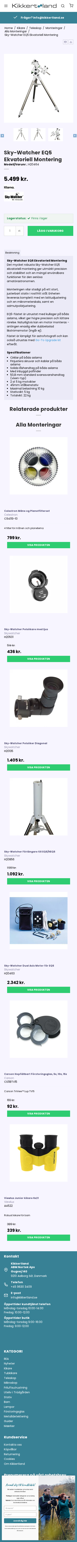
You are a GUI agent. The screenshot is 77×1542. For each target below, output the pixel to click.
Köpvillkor (10, 1449)
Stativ (8, 1397)
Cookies (9, 1459)
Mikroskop (10, 1383)
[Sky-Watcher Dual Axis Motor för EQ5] (38, 926)
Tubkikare (10, 1373)
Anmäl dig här (20, 1520)
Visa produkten (38, 545)
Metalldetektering (16, 1416)
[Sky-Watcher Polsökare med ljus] (38, 590)
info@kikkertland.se (24, 1297)
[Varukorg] (71, 6)
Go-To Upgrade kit (48, 340)
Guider (8, 1421)
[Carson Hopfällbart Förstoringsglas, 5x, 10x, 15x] (38, 1034)
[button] (65, 42)
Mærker (9, 1426)
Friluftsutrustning (15, 1388)
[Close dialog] (72, 1477)
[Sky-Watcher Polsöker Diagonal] (38, 704)
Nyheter (9, 1363)
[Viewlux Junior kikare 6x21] (38, 1158)
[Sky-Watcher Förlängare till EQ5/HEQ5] (38, 812)
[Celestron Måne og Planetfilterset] (38, 471)
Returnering (12, 1454)
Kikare (8, 1368)
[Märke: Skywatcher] (14, 201)
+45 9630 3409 (21, 1287)
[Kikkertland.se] (34, 6)
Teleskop (10, 1378)
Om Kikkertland (14, 1464)
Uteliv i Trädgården (17, 1392)
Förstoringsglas (14, 1411)
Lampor (9, 1407)
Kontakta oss (13, 1445)
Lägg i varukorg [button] (50, 231)
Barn (7, 1402)
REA (6, 1359)
